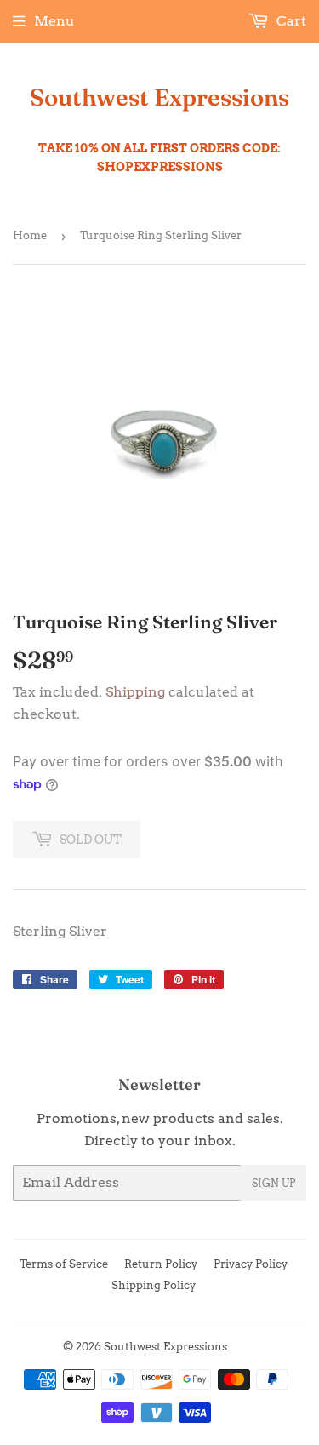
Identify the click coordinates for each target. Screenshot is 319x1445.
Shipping (135, 692)
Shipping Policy (153, 1285)
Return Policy (160, 1264)
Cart (289, 21)
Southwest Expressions (159, 97)
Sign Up (273, 1183)
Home (30, 235)
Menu (54, 21)
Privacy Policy (251, 1264)
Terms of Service (64, 1264)
